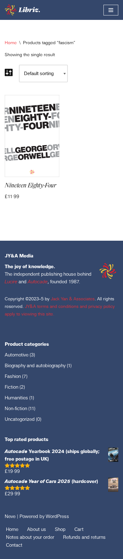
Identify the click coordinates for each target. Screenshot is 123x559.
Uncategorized (20, 419)
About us (36, 529)
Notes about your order (30, 537)
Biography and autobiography (35, 365)
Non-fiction (16, 408)
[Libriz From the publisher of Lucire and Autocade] (23, 9)
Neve (10, 516)
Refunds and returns (84, 537)
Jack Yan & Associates (73, 298)
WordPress (57, 516)
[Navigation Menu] (110, 10)
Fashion (13, 376)
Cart (79, 529)
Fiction (11, 387)
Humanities (16, 397)
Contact (14, 545)
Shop (60, 529)
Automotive (16, 354)
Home (11, 42)
